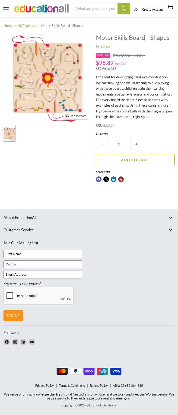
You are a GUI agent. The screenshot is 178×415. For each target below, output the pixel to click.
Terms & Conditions (72, 385)
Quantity (102, 134)
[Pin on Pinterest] (121, 179)
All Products (27, 26)
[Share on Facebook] (99, 179)
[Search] (124, 8)
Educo (105, 46)
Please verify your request (22, 283)
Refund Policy (99, 385)
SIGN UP (13, 315)
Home (8, 26)
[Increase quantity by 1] (136, 144)
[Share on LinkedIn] (113, 179)
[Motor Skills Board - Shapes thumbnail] (9, 133)
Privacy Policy (44, 385)
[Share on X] (106, 179)
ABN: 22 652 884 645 (128, 385)
